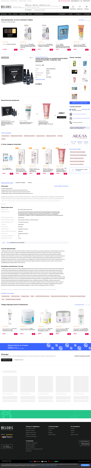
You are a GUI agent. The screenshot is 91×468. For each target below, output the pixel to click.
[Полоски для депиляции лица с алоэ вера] (74, 63)
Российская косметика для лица (77, 296)
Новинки (78, 14)
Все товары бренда (79, 304)
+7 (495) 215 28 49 (84, 441)
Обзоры (73, 430)
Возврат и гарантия (31, 434)
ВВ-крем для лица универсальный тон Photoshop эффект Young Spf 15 (61, 170)
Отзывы (73, 428)
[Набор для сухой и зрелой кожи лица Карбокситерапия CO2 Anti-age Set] (85, 80)
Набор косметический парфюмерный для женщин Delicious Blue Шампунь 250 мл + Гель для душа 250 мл (63, 46)
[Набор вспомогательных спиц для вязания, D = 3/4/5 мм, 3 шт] (74, 96)
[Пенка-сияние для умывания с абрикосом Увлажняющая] (85, 88)
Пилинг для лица (15, 296)
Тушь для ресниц (40, 135)
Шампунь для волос (51, 135)
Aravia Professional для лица (42, 296)
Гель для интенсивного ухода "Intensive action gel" (9, 329)
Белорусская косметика (16, 135)
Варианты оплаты (30, 430)
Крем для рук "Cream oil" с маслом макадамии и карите (45, 329)
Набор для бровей (9, 44)
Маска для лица (5, 296)
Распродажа (62, 14)
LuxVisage (60, 135)
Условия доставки (5, 0)
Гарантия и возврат (20, 182)
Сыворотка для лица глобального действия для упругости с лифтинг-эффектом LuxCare (34, 171)
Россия (48, 72)
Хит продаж (87, 14)
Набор (47, 70)
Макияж (15, 14)
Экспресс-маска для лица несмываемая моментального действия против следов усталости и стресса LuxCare (48, 171)
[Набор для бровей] (74, 72)
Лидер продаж (52, 434)
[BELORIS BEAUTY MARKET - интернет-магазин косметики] (6, 7)
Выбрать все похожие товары (79, 102)
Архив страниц (74, 434)
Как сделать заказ (30, 428)
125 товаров (79, 141)
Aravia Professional (50, 68)
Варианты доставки (31, 432)
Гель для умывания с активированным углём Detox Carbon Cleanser (81, 329)
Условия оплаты (13, 0)
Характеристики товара (7, 182)
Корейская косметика (29, 135)
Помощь (29, 0)
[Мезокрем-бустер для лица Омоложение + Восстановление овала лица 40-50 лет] (85, 72)
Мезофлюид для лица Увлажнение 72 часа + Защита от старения (45, 45)
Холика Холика (5, 135)
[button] (61, 117)
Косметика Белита (38, 14)
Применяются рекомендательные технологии (34, 450)
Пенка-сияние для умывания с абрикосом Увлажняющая (80, 45)
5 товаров (86, 141)
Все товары (81, 19)
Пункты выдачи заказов (39, 9)
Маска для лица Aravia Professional (59, 296)
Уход (10, 14)
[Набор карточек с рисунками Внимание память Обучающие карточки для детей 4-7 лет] (74, 88)
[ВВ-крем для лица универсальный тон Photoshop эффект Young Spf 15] (74, 80)
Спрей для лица (25, 296)
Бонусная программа (31, 436)
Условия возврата (22, 0)
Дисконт (30, 14)
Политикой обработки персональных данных (47, 465)
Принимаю (85, 465)
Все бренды (2, 17)
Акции (70, 14)
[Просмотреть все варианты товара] (15, 50)
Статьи (72, 432)
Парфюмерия (22, 14)
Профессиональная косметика (13, 299)
